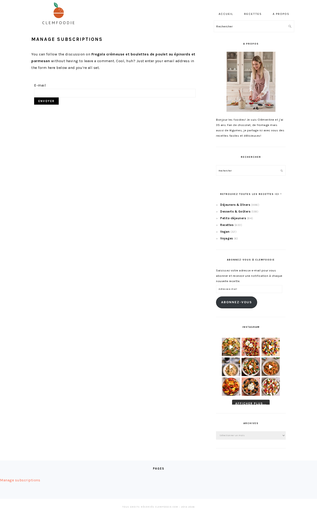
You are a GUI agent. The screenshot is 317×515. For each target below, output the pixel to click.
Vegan (225, 231)
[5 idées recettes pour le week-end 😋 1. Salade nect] (231, 386)
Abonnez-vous (236, 302)
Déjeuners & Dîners (235, 204)
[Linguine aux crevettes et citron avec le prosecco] (231, 366)
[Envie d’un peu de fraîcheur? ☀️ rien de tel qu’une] (271, 386)
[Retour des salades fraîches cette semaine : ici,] (271, 347)
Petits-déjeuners (233, 218)
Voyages (226, 238)
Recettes (226, 225)
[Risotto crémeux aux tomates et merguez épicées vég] (271, 366)
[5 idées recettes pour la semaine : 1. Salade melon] (251, 347)
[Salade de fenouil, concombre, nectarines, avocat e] (231, 347)
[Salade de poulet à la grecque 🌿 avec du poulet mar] (251, 366)
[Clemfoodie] (60, 27)
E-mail (40, 85)
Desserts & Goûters (235, 211)
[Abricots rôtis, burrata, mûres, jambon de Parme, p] (251, 386)
